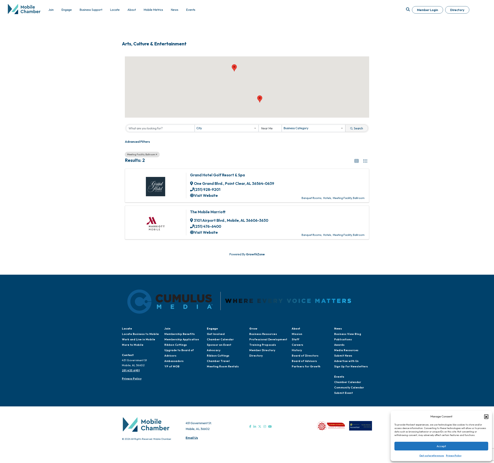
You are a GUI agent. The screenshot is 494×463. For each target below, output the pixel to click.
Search (358, 128)
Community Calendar (349, 387)
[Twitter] (259, 426)
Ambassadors (174, 361)
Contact (128, 355)
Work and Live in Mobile (138, 339)
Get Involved (216, 334)
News (338, 328)
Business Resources (263, 334)
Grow (253, 328)
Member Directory (262, 350)
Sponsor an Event (219, 345)
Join (167, 328)
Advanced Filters (137, 142)
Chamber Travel (218, 361)
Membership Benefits (179, 334)
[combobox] (226, 128)
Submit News (343, 355)
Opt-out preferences (431, 455)
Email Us (192, 438)
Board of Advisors (304, 361)
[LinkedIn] (254, 426)
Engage (212, 328)
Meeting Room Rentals (223, 366)
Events (339, 376)
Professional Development (268, 339)
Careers (297, 345)
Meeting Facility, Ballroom (141, 154)
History (297, 350)
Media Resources (346, 350)
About (296, 328)
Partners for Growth (306, 366)
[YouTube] (270, 426)
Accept (441, 446)
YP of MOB (172, 366)
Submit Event (343, 393)
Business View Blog (347, 334)
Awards (339, 345)
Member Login (427, 10)
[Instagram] (264, 426)
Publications (343, 339)
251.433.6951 (131, 370)
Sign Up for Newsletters (351, 366)
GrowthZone (255, 254)
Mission (297, 334)
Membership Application (181, 339)
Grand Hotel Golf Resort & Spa (217, 174)
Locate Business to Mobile (140, 334)
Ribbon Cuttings (175, 345)
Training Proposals (262, 345)
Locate (127, 328)
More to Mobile (132, 345)
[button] (486, 416)
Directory (457, 10)
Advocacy (213, 350)
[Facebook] (250, 426)
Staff (295, 339)
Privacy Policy (453, 455)
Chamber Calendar (220, 339)
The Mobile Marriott (208, 211)
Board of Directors (305, 355)
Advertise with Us (346, 361)
